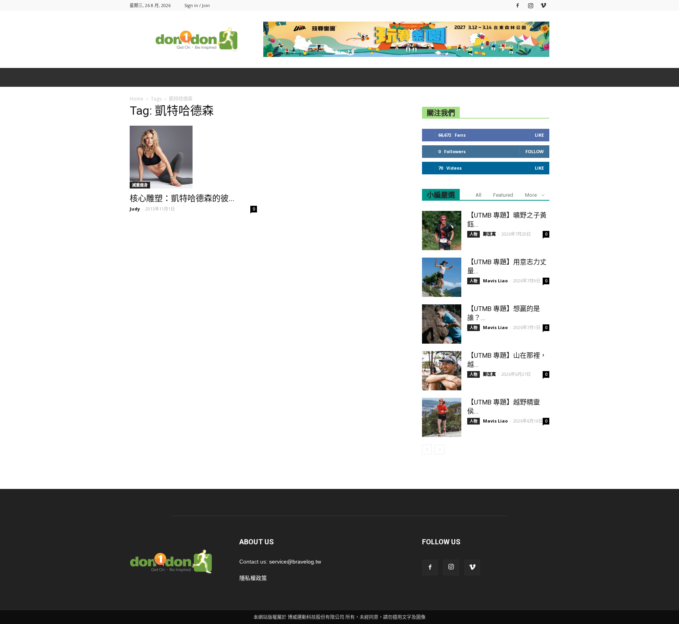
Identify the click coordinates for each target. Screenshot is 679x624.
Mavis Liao (495, 281)
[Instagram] (530, 5)
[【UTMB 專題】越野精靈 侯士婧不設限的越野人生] (441, 417)
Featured (503, 195)
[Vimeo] (543, 5)
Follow (534, 151)
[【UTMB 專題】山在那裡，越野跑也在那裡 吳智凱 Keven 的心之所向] (441, 370)
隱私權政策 (253, 578)
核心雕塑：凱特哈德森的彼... (182, 198)
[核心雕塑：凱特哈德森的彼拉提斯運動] (193, 157)
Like (539, 135)
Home (136, 98)
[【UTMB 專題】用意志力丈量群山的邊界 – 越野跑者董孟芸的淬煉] (441, 277)
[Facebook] (517, 5)
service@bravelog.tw (295, 561)
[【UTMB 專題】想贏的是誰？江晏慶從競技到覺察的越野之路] (441, 324)
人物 (473, 234)
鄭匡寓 (489, 234)
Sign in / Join (197, 5)
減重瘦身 (140, 185)
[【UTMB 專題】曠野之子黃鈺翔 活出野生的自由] (441, 230)
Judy (135, 209)
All (478, 195)
